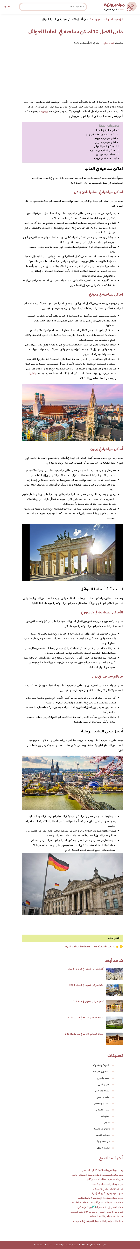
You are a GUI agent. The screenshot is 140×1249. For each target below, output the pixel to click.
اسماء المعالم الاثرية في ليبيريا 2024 (85, 1018)
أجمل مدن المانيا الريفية (105, 159)
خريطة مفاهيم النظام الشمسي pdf (105, 1179)
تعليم (107, 1123)
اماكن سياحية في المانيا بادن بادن (101, 135)
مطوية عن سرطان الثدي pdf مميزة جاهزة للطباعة (97, 1202)
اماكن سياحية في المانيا (106, 130)
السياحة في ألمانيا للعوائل (105, 146)
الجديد (6, 7)
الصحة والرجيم (102, 1091)
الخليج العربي (103, 1085)
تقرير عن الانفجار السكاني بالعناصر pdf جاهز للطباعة (96, 1212)
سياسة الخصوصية (42, 1245)
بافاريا (32, 373)
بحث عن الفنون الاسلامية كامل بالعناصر (103, 1170)
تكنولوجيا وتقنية (102, 1129)
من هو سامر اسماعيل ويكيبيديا (107, 1184)
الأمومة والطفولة (101, 1065)
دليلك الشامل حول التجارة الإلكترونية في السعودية (98, 1221)
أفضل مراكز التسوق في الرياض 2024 (86, 969)
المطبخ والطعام (102, 1104)
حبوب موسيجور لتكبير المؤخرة (107, 1193)
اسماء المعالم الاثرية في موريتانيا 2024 (84, 1034)
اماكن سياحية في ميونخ (105, 138)
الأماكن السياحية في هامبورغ (103, 150)
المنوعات (105, 1116)
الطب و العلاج (103, 1097)
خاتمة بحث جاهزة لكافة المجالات (106, 1216)
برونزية (44, 111)
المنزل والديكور (102, 1110)
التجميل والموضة (101, 1072)
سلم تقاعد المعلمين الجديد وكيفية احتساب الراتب (97, 1175)
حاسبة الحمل (103, 1148)
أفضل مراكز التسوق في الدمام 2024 (86, 985)
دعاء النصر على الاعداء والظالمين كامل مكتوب (99, 1207)
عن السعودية (103, 1142)
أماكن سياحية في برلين (105, 142)
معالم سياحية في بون (105, 154)
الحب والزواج (103, 1078)
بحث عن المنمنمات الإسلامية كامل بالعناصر (100, 1198)
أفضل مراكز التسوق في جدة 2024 (87, 1002)
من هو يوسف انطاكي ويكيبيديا (108, 1189)
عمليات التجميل (102, 1135)
